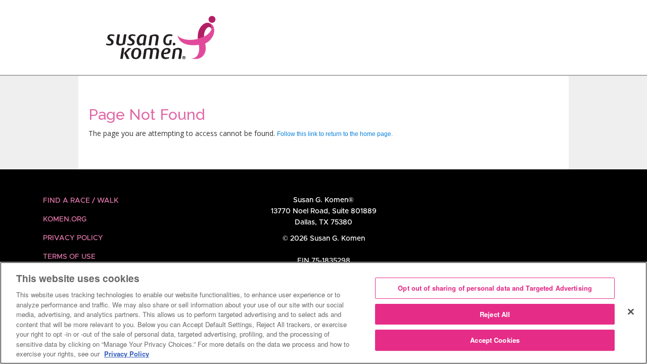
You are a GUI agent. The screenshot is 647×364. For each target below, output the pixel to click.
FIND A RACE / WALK (80, 200)
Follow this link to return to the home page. (335, 134)
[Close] (631, 312)
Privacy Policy (73, 238)
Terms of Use (69, 256)
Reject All (495, 314)
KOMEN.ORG (64, 219)
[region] (323, 313)
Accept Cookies (495, 340)
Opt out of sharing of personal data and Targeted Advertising (495, 288)
